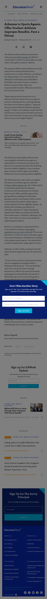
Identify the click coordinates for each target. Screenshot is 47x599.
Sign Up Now (23, 311)
